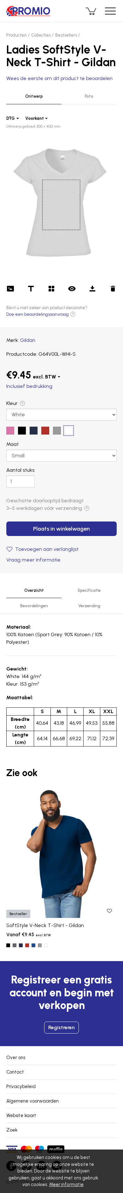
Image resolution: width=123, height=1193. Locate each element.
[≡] (110, 11)
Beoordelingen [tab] (34, 605)
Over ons (15, 1057)
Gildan (27, 340)
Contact (15, 1072)
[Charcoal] (14, 945)
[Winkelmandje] (91, 11)
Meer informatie (66, 1184)
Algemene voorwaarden (32, 1101)
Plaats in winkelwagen (61, 528)
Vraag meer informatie (33, 560)
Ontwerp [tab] (34, 96)
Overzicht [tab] (34, 590)
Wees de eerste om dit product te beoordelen (59, 78)
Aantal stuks (20, 470)
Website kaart (21, 1115)
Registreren (61, 1027)
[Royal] (33, 945)
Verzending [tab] (89, 605)
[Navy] (21, 945)
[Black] (8, 945)
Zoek (11, 1130)
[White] (46, 945)
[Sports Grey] (40, 945)
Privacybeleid (21, 1086)
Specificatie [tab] (89, 590)
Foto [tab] (89, 96)
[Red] (27, 945)
